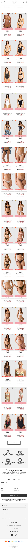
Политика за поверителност (16, 500)
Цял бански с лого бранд (20, 59)
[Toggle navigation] (1, 2)
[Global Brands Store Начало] (14, 1)
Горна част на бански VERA (8, 246)
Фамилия (16, 488)
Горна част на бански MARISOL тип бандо (10, 327)
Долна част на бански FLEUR (21, 33)
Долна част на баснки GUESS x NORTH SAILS (11, 166)
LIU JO (7, 31)
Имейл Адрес (4, 482)
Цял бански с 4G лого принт (8, 86)
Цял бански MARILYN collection (21, 407)
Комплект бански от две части (22, 86)
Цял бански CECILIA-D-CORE (8, 113)
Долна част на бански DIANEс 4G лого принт (11, 193)
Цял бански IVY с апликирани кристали (10, 380)
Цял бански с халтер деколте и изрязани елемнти (12, 273)
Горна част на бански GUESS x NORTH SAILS (11, 139)
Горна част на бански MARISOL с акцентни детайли (12, 220)
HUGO (20, 379)
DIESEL (7, 111)
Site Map (14, 547)
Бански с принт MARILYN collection (9, 434)
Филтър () (6, 7)
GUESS (20, 31)
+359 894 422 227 (15, 528)
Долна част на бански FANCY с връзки (10, 407)
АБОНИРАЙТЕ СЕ (14, 495)
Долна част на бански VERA (21, 300)
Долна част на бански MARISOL (21, 193)
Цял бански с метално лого (21, 434)
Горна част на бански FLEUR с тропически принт (12, 59)
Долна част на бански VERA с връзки (9, 300)
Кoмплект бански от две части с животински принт (13, 33)
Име (2, 488)
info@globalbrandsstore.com (15, 525)
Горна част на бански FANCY (21, 380)
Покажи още (14, 442)
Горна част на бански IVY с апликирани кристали (12, 353)
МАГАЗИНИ (4, 505)
